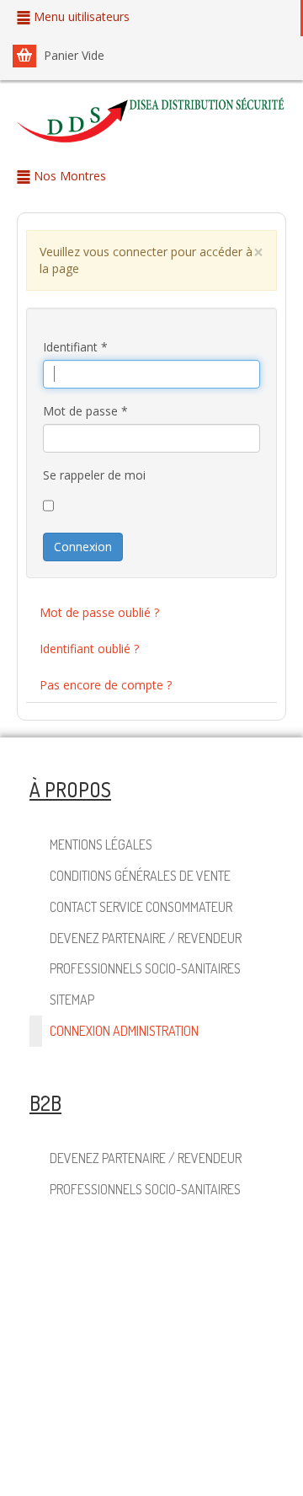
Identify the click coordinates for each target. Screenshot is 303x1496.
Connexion (83, 547)
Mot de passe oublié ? (99, 612)
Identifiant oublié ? (89, 649)
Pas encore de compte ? (106, 685)
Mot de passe (85, 411)
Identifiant (75, 347)
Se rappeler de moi (94, 475)
